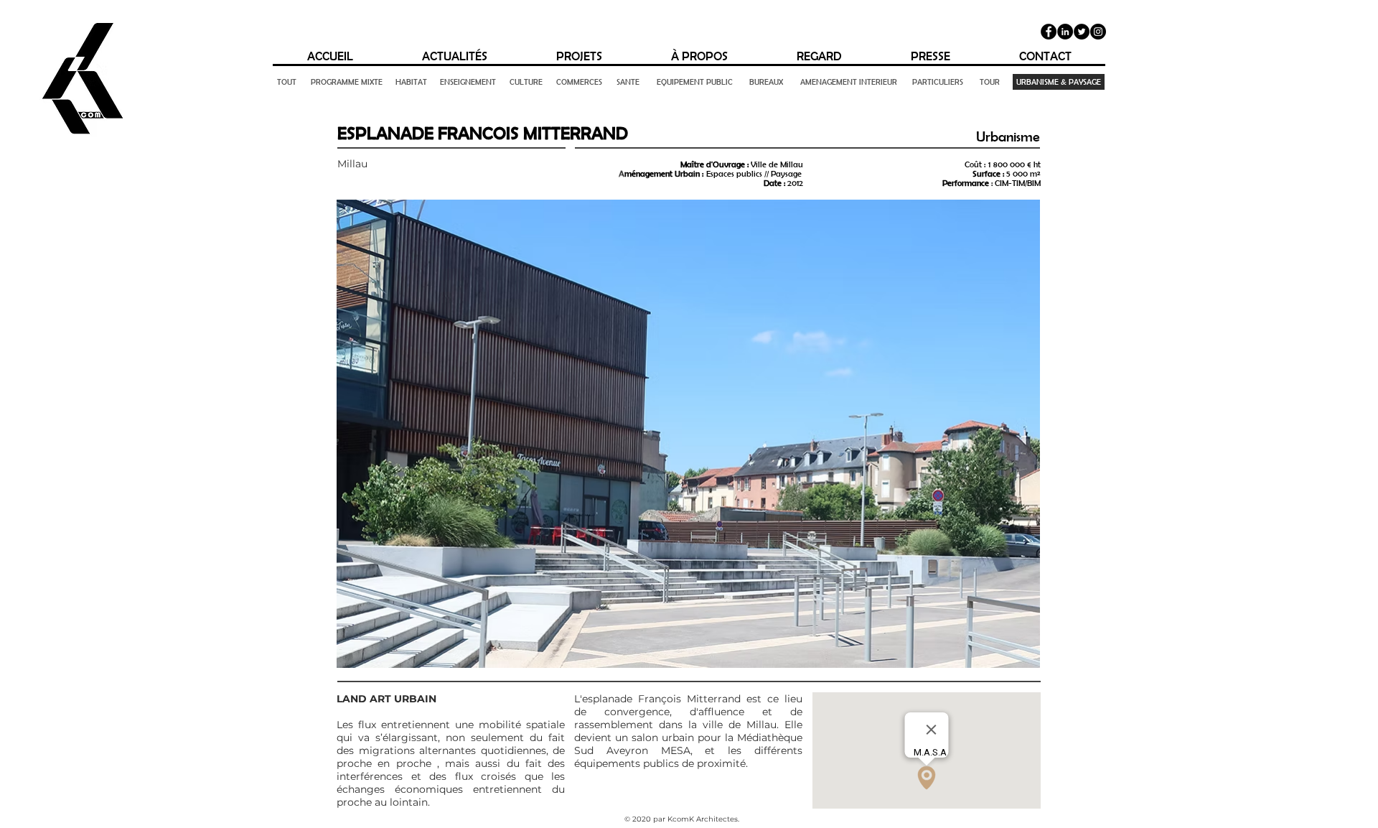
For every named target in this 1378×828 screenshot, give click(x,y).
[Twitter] (1081, 31)
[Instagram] (1098, 31)
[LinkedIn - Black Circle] (1065, 31)
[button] (688, 434)
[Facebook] (1048, 31)
